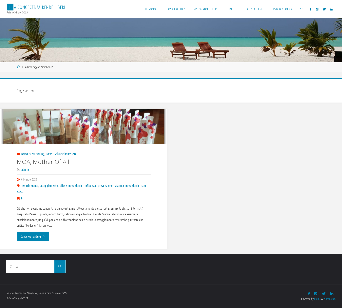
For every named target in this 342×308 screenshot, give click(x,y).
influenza (90, 185)
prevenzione (105, 185)
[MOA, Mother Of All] (83, 126)
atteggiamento (49, 185)
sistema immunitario (127, 185)
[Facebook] (311, 9)
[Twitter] (324, 9)
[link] (301, 9)
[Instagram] (317, 9)
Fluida (317, 298)
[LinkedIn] (331, 9)
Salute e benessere (65, 154)
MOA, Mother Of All (43, 162)
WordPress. (329, 298)
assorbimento (30, 185)
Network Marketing (32, 154)
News (49, 154)
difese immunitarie (71, 185)
